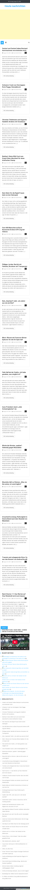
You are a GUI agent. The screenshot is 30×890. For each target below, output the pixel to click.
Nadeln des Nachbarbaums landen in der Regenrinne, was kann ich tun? (13, 805)
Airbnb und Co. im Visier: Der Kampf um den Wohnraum (13, 832)
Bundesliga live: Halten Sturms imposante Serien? (15, 873)
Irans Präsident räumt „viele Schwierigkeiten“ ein (15, 748)
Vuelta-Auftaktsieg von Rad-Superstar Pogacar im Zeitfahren (15, 857)
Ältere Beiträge (5, 627)
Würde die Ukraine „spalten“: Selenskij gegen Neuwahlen (14, 752)
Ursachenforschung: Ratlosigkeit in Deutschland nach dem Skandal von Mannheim (14, 519)
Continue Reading (9, 76)
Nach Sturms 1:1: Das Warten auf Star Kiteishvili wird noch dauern (14, 771)
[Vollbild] (27, 648)
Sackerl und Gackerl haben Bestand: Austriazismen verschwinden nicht (15, 703)
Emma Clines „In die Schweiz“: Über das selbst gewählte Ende (14, 837)
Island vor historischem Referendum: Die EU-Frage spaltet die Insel (15, 820)
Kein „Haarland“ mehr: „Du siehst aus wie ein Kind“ (15, 736)
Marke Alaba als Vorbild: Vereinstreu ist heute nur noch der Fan (15, 786)
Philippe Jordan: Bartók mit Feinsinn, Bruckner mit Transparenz (15, 732)
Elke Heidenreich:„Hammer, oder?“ (11, 841)
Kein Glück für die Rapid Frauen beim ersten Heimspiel (13, 722)
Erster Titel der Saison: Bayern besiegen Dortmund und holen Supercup (15, 852)
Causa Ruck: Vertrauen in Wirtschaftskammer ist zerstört (14, 845)
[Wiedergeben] (2, 648)
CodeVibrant (23, 888)
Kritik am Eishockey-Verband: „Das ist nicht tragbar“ (15, 871)
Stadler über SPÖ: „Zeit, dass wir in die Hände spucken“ (14, 796)
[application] (15, 642)
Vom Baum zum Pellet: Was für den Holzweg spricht (15, 823)
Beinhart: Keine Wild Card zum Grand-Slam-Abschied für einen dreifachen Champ (13, 158)
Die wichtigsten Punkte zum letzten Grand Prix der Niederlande (15, 781)
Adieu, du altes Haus (7, 848)
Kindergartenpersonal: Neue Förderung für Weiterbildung (13, 791)
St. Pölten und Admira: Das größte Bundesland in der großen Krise (15, 877)
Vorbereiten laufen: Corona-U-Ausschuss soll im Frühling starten (14, 800)
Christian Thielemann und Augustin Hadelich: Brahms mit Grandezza (14, 713)
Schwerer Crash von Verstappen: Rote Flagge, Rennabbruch (14, 708)
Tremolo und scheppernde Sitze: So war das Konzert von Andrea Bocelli (15, 767)
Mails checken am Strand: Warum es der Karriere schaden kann (15, 827)
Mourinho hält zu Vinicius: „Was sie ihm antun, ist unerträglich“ (15, 757)
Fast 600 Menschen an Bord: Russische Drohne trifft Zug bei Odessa (13, 230)
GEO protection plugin (26, 889)
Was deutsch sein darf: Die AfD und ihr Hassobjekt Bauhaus (15, 815)
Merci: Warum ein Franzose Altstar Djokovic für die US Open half (15, 740)
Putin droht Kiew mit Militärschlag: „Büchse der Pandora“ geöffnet (14, 862)
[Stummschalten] (25, 648)
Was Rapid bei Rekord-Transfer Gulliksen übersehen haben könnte (15, 810)
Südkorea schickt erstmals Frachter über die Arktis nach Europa (15, 776)
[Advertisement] (15, 24)
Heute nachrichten (15, 6)
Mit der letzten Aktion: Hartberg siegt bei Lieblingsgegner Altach (12, 867)
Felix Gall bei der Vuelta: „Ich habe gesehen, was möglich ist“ (14, 745)
